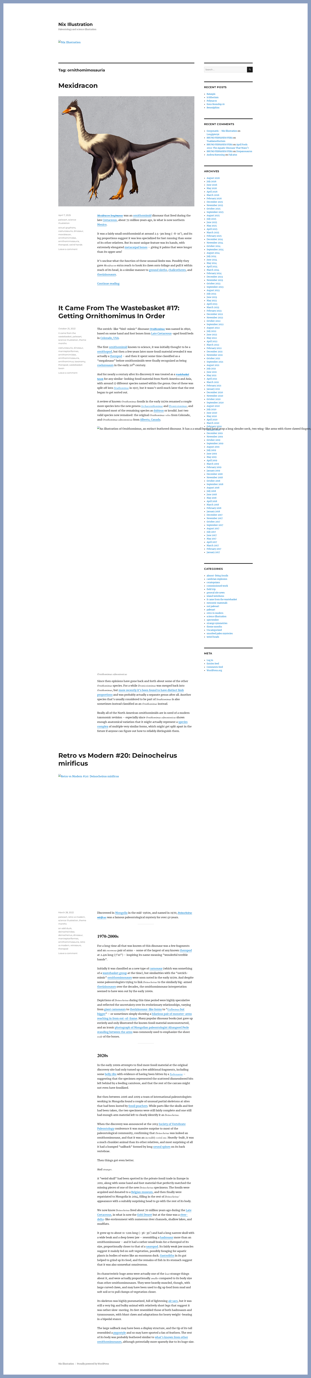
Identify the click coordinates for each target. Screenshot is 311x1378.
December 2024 (215, 239)
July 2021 (211, 368)
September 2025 (215, 212)
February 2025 (214, 236)
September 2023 (215, 287)
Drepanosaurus (244, 151)
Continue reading (108, 283)
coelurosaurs (105, 365)
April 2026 (212, 191)
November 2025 (215, 205)
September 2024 (215, 249)
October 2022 (213, 321)
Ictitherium (213, 97)
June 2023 (212, 297)
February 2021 (214, 385)
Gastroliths (167, 1255)
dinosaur (78, 231)
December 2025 (215, 202)
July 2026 (211, 181)
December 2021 (215, 351)
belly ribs (110, 1074)
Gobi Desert (144, 1214)
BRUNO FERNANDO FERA (220, 137)
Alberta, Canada (150, 419)
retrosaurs (75, 945)
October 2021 (213, 358)
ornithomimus (66, 361)
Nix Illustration (75, 24)
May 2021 (211, 375)
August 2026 (213, 178)
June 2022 (212, 334)
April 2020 (212, 419)
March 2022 (213, 344)
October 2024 (213, 246)
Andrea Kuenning (216, 154)
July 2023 (211, 293)
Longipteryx (213, 134)
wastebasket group (115, 973)
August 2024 (213, 253)
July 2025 (211, 219)
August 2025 (213, 215)
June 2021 (212, 372)
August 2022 (213, 327)
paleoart (62, 219)
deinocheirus (65, 935)
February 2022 (214, 348)
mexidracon (64, 234)
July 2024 (211, 256)
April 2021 (212, 378)
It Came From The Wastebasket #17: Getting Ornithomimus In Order (118, 312)
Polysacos (212, 100)
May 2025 (212, 225)
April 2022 (212, 341)
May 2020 (212, 416)
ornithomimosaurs (120, 977)
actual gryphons (66, 227)
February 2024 (214, 273)
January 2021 (213, 389)
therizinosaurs (106, 274)
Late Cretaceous (161, 333)
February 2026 (214, 198)
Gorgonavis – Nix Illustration (222, 131)
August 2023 (213, 290)
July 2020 (211, 409)
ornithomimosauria (68, 241)
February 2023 (214, 310)
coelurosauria (65, 231)
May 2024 (212, 263)
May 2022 (212, 338)
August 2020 (213, 406)
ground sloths (158, 270)
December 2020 (215, 392)
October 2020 (213, 399)
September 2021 (215, 361)
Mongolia (121, 912)
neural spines (161, 1146)
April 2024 (212, 266)
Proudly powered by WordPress (93, 1363)
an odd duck (65, 928)
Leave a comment (67, 249)
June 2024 (212, 259)
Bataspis (211, 94)
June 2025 (212, 222)
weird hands (75, 244)
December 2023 (215, 276)
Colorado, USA (109, 338)
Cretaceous (110, 220)
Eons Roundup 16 (216, 104)
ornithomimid (142, 215)
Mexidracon (78, 85)
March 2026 (213, 195)
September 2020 (215, 402)
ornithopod (104, 351)
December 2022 (215, 314)
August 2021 (213, 365)
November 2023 (215, 280)
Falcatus (233, 154)
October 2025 (213, 208)
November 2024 (215, 242)
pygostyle (119, 1332)
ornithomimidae (67, 238)
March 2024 (213, 270)
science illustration (68, 340)
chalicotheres (177, 270)
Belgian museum (142, 1192)
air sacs (173, 1301)
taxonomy (80, 361)
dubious (159, 410)
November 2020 (215, 395)
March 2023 (213, 307)
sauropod (152, 1246)
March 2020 (213, 423)
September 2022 (215, 324)
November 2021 (215, 355)
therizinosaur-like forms (146, 1009)
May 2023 (212, 300)
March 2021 (213, 382)
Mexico (102, 224)
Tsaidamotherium (216, 141)
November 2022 (215, 317)
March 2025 (213, 232)
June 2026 (212, 185)
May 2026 (212, 188)
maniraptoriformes (68, 351)
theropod (63, 244)
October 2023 (213, 283)
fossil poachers (138, 1105)
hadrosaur (166, 1237)
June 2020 (212, 412)
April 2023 (212, 304)
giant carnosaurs (115, 1009)
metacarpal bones (136, 247)
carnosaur (156, 968)
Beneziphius (213, 107)
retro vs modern (76, 917)
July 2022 (211, 331)
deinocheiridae (66, 931)
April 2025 (212, 229)
